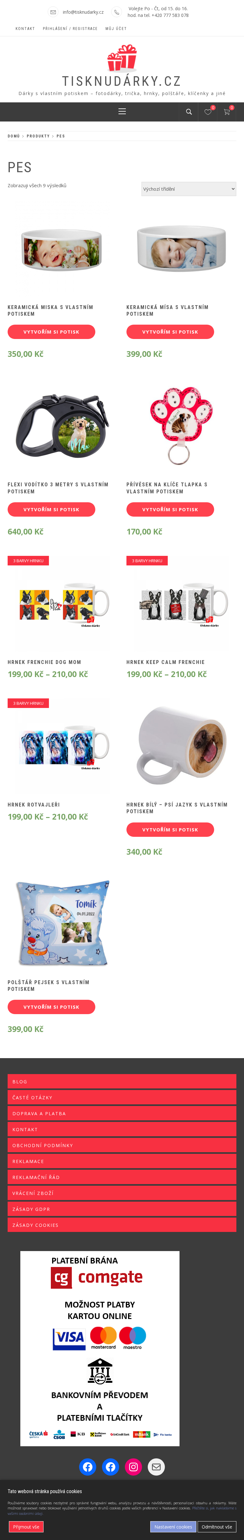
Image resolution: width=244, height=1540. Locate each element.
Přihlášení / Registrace (70, 28)
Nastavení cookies (173, 1527)
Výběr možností (52, 608)
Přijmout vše (26, 1527)
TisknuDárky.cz (122, 81)
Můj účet (116, 28)
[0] (208, 113)
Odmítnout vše (217, 1527)
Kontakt (25, 28)
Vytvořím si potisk (51, 331)
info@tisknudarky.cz (83, 12)
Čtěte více (170, 430)
